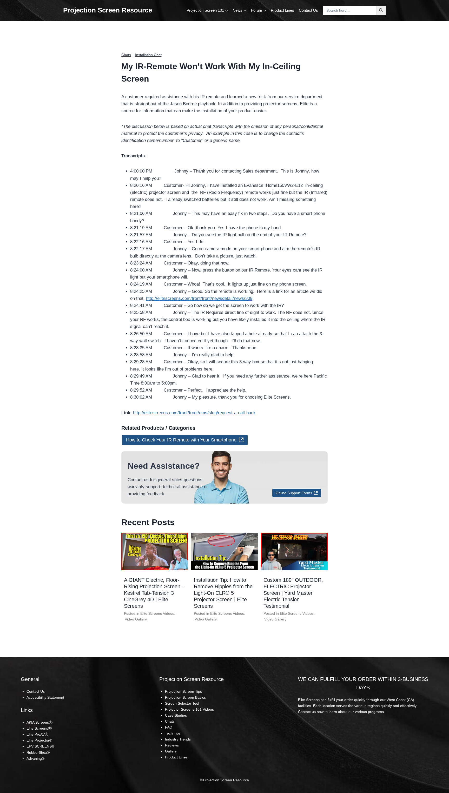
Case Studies (176, 715)
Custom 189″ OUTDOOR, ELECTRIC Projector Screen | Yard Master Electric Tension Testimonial (293, 593)
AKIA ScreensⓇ (39, 722)
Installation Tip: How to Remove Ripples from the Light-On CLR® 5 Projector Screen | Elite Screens (223, 593)
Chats (126, 55)
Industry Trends (178, 739)
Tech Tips (173, 733)
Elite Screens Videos (157, 613)
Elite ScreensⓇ (39, 728)
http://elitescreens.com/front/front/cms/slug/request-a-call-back (194, 412)
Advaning (34, 758)
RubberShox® (38, 752)
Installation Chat (148, 55)
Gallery (171, 751)
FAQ (168, 727)
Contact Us (308, 10)
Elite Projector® (39, 740)
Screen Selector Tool (182, 703)
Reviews (172, 745)
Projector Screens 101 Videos (189, 709)
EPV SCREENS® (40, 746)
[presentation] (154, 551)
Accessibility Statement (45, 697)
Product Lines (282, 10)
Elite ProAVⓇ (37, 734)
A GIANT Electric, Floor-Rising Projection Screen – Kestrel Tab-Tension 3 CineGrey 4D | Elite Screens (154, 593)
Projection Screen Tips (183, 691)
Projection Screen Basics (185, 697)
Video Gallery (136, 619)
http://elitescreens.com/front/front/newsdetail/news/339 (199, 298)
